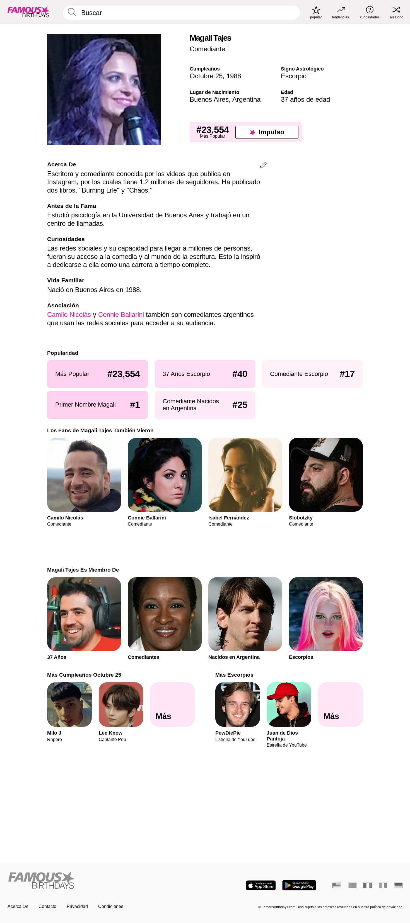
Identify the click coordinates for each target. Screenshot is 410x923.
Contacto (47, 906)
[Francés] (367, 885)
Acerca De (18, 906)
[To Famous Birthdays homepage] (28, 12)
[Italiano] (383, 885)
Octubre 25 (206, 76)
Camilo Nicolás (69, 314)
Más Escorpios (234, 675)
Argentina (246, 99)
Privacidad (77, 906)
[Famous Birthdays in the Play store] (299, 885)
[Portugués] (352, 885)
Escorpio (294, 76)
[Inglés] (336, 885)
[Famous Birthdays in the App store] (261, 885)
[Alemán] (398, 885)
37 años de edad (305, 99)
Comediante (207, 49)
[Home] (105, 880)
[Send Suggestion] (263, 166)
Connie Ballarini (121, 314)
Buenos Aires (209, 99)
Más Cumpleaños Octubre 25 (84, 675)
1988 (233, 76)
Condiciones (110, 906)
